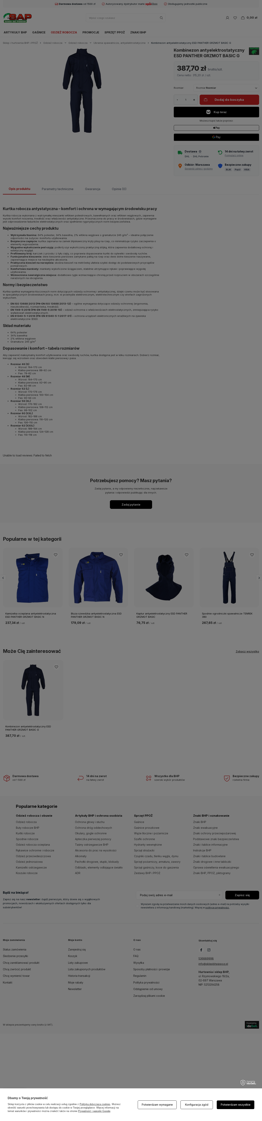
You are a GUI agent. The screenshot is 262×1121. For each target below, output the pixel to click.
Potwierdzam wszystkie (235, 1104)
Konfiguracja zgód (196, 1104)
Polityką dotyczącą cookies (95, 1104)
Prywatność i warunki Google (94, 1111)
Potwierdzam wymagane (157, 1104)
